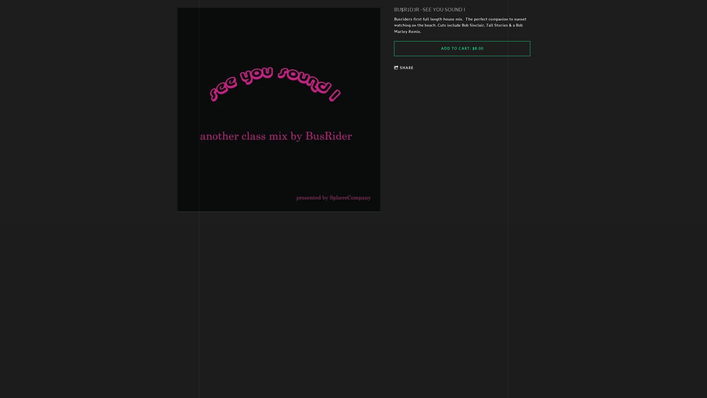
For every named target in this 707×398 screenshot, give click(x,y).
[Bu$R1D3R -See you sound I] (279, 109)
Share (407, 68)
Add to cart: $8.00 (462, 48)
